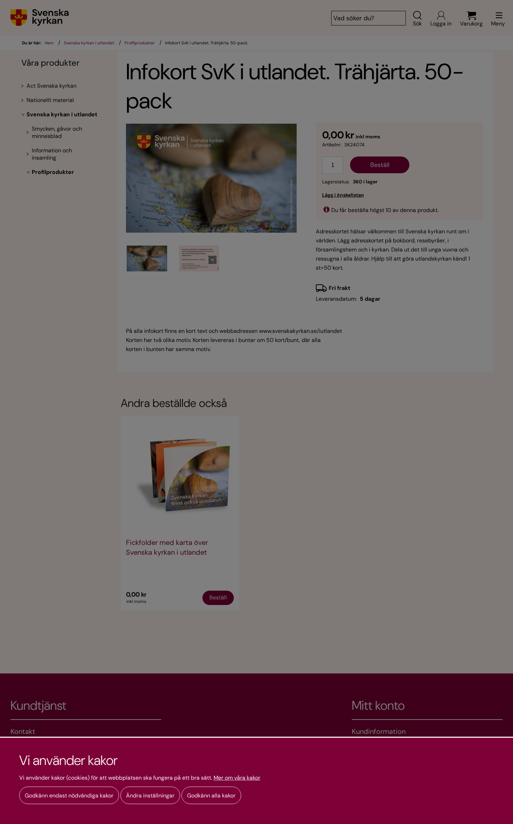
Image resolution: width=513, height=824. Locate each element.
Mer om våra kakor (237, 777)
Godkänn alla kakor (211, 795)
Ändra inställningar (150, 795)
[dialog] (256, 780)
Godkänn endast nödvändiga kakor (69, 795)
